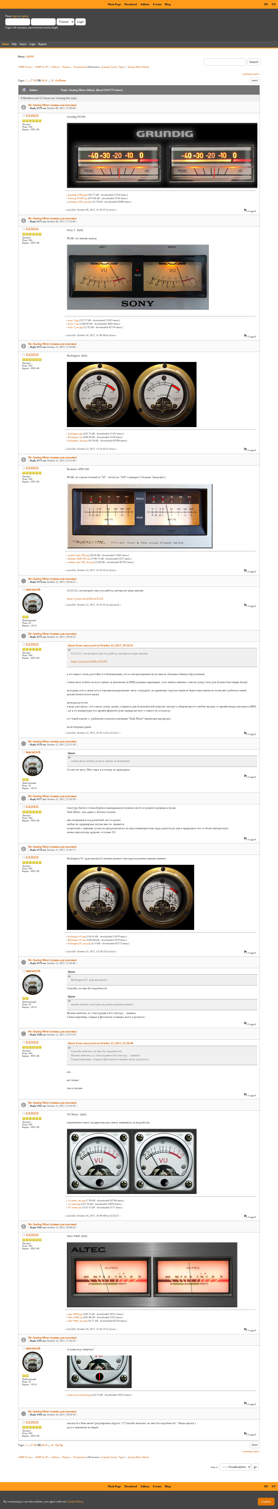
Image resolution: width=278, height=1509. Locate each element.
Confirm (266, 1501)
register (24, 16)
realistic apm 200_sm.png (81, 562)
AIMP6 (30, 56)
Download (130, 4)
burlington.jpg (75, 433)
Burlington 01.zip (77, 940)
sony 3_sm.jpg (75, 327)
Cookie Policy (75, 1501)
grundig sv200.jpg (77, 194)
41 (46, 80)
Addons (144, 4)
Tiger (121, 67)
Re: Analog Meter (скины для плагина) (52, 105)
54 (52, 80)
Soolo (114, 67)
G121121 (32, 115)
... (29, 80)
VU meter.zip (74, 1207)
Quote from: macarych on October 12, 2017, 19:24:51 (100, 645)
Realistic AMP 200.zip (79, 558)
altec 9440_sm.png (77, 1320)
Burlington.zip (75, 437)
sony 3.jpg (73, 320)
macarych (33, 589)
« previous (247, 74)
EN (274, 4)
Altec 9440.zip (75, 1317)
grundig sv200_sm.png (79, 201)
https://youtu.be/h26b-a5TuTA (85, 598)
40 (43, 80)
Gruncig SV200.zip (78, 198)
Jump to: (214, 1467)
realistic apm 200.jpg (78, 555)
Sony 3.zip (73, 323)
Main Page (114, 4)
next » (256, 74)
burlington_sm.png (77, 440)
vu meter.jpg (74, 1204)
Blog (168, 4)
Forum (157, 4)
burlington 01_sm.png (79, 943)
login (15, 16)
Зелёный (105, 67)
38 (34, 80)
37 (31, 80)
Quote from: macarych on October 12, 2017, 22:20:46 (100, 1043)
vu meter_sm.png (77, 1200)
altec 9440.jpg (75, 1314)
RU (266, 4)
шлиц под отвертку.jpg (80, 1394)
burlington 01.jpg (77, 936)
